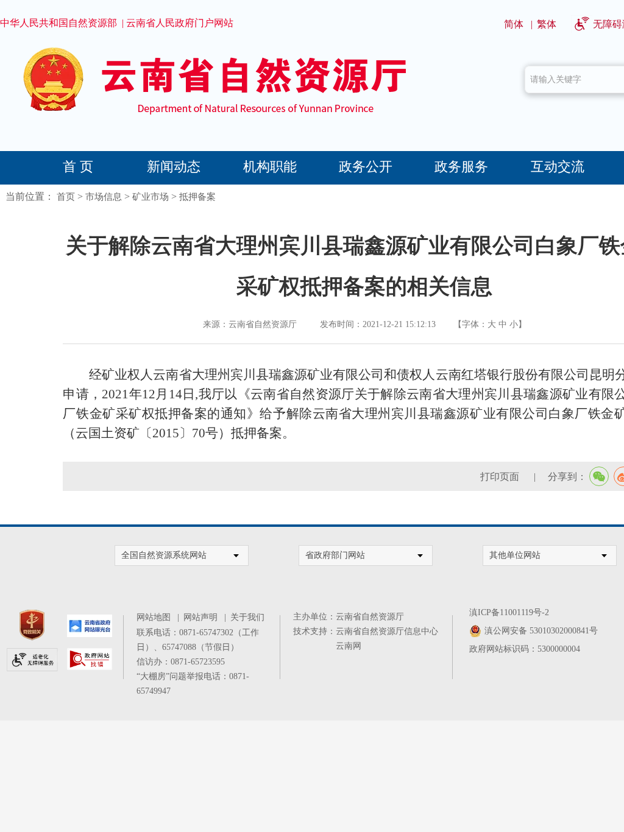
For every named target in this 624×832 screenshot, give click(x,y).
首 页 (78, 166)
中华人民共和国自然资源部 (58, 23)
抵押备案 (197, 197)
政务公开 (365, 166)
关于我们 (247, 617)
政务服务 (461, 166)
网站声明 (202, 617)
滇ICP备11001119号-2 (509, 612)
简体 (513, 24)
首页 (66, 197)
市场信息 (103, 197)
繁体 (546, 24)
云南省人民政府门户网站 (179, 23)
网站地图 (155, 617)
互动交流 (557, 166)
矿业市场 (150, 197)
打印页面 (501, 476)
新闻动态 (173, 166)
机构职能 (270, 166)
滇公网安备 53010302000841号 (541, 630)
